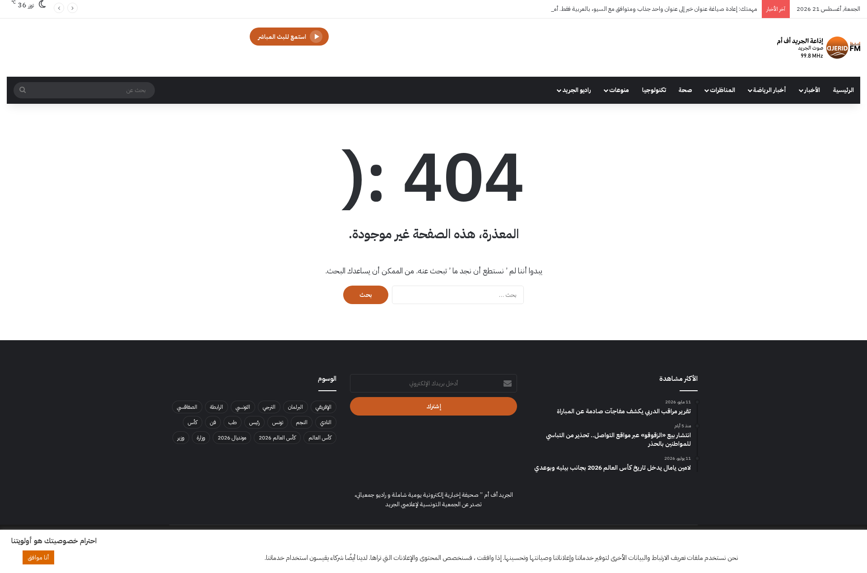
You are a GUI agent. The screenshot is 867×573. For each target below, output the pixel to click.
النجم (302, 422)
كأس (192, 422)
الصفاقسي (187, 407)
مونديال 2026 (232, 438)
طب (232, 422)
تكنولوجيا (654, 90)
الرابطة (216, 407)
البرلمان (295, 407)
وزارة (201, 438)
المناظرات (722, 90)
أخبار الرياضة (769, 90)
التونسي (243, 407)
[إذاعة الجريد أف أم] (818, 48)
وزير (180, 438)
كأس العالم (319, 438)
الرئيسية (843, 90)
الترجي (269, 407)
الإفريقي (323, 407)
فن (213, 422)
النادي (325, 422)
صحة (685, 90)
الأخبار (812, 90)
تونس (277, 422)
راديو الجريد (576, 90)
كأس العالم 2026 (277, 438)
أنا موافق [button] (38, 557)
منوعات (619, 90)
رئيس (254, 422)
